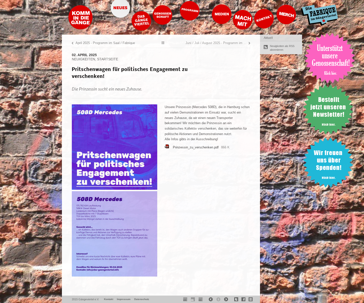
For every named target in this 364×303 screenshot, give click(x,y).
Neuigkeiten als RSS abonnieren (282, 48)
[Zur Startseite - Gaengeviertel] (80, 28)
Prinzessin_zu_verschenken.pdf (196, 147)
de (192, 300)
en (184, 300)
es (200, 300)
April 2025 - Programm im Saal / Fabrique (105, 43)
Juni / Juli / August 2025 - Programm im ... (215, 43)
